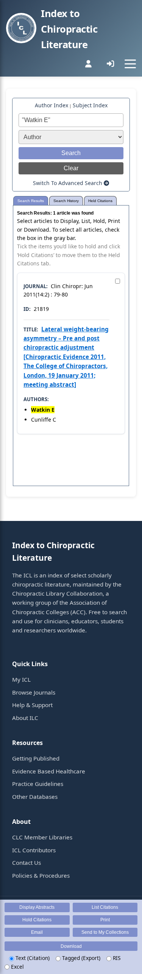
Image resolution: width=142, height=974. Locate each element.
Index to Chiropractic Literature (69, 29)
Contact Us (26, 862)
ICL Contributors (34, 850)
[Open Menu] (130, 63)
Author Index (51, 105)
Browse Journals (33, 692)
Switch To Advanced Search (68, 183)
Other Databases (35, 796)
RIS (115, 957)
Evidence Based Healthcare (48, 771)
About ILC (25, 717)
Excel (16, 966)
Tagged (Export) (80, 957)
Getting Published (35, 758)
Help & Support (32, 705)
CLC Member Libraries (42, 837)
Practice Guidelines (37, 783)
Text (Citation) (32, 957)
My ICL (21, 679)
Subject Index (90, 105)
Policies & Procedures (41, 875)
